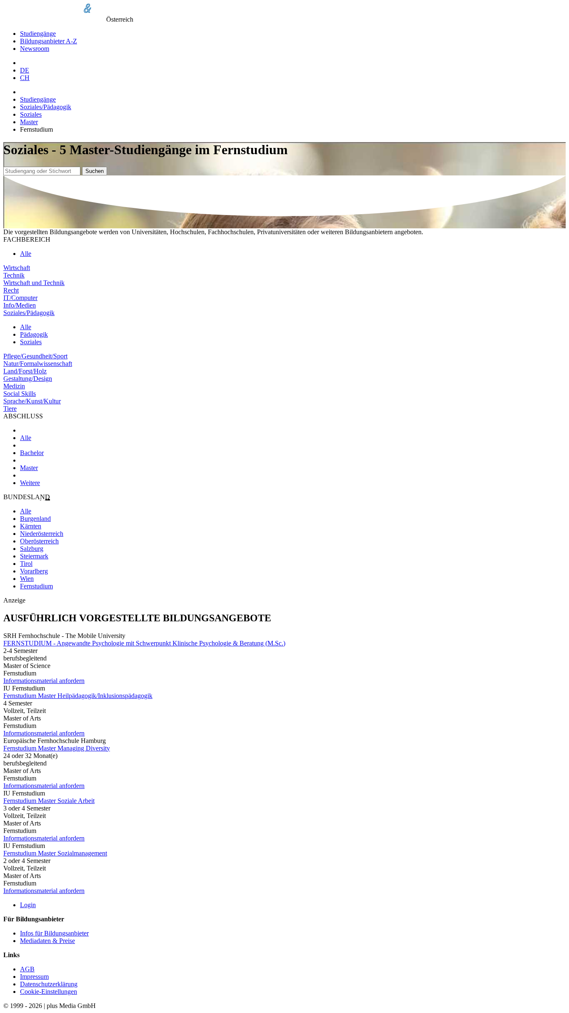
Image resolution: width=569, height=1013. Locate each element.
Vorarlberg (34, 571)
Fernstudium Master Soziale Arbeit (49, 800)
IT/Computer (20, 297)
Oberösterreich (39, 541)
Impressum (34, 976)
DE (24, 70)
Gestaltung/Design (27, 378)
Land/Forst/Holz (25, 371)
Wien (27, 578)
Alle (25, 253)
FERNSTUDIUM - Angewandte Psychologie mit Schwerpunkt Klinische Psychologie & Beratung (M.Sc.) (144, 643)
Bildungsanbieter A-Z (48, 41)
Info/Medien (19, 305)
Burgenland (35, 518)
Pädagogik (34, 334)
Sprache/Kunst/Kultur (32, 401)
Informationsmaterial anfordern (44, 680)
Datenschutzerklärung (48, 984)
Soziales (31, 114)
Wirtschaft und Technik (34, 282)
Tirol (26, 563)
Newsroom (34, 48)
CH (25, 77)
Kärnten (30, 526)
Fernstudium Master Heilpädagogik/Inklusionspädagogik (77, 695)
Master (29, 121)
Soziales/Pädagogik (45, 106)
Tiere (10, 408)
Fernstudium (36, 586)
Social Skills (19, 393)
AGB (27, 969)
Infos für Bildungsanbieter (54, 933)
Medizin (14, 386)
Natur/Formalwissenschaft (37, 363)
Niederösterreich (41, 533)
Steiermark (34, 556)
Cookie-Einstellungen (48, 991)
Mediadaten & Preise (47, 940)
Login (28, 904)
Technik (14, 275)
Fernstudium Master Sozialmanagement (55, 853)
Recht (11, 290)
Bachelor (32, 452)
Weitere (30, 482)
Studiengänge (38, 33)
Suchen (94, 171)
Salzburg (31, 548)
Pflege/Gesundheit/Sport (35, 356)
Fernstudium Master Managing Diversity (56, 748)
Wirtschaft (16, 267)
